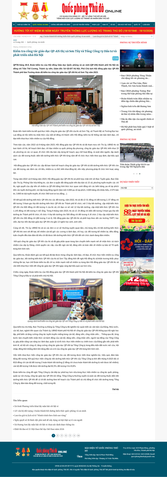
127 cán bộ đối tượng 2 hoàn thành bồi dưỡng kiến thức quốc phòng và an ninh (47, 36)
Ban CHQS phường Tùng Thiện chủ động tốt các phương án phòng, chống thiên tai (136, 77)
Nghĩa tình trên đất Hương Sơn (136, 106)
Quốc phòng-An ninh (36, 42)
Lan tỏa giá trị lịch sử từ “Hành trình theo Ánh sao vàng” (105, 36)
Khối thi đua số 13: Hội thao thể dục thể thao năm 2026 (39, 429)
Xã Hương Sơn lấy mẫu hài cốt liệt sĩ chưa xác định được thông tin (44, 424)
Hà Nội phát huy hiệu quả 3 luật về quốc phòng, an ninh (137, 128)
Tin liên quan (20, 400)
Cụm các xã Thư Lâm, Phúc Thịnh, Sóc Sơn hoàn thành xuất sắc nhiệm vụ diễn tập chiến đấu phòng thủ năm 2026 (136, 84)
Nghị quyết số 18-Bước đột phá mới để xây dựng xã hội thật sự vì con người (48, 420)
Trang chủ (19, 42)
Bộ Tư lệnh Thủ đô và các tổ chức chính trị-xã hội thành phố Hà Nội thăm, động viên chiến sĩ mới (136, 166)
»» (78, 435)
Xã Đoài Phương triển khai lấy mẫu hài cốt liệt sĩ (36, 406)
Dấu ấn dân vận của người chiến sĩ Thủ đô (137, 120)
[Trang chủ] (14, 24)
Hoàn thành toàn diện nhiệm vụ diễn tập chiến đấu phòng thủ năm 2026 (136, 100)
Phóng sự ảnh (128, 139)
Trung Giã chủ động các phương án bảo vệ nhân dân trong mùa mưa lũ (136, 112)
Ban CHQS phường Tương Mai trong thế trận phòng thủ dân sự (136, 92)
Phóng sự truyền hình (133, 42)
